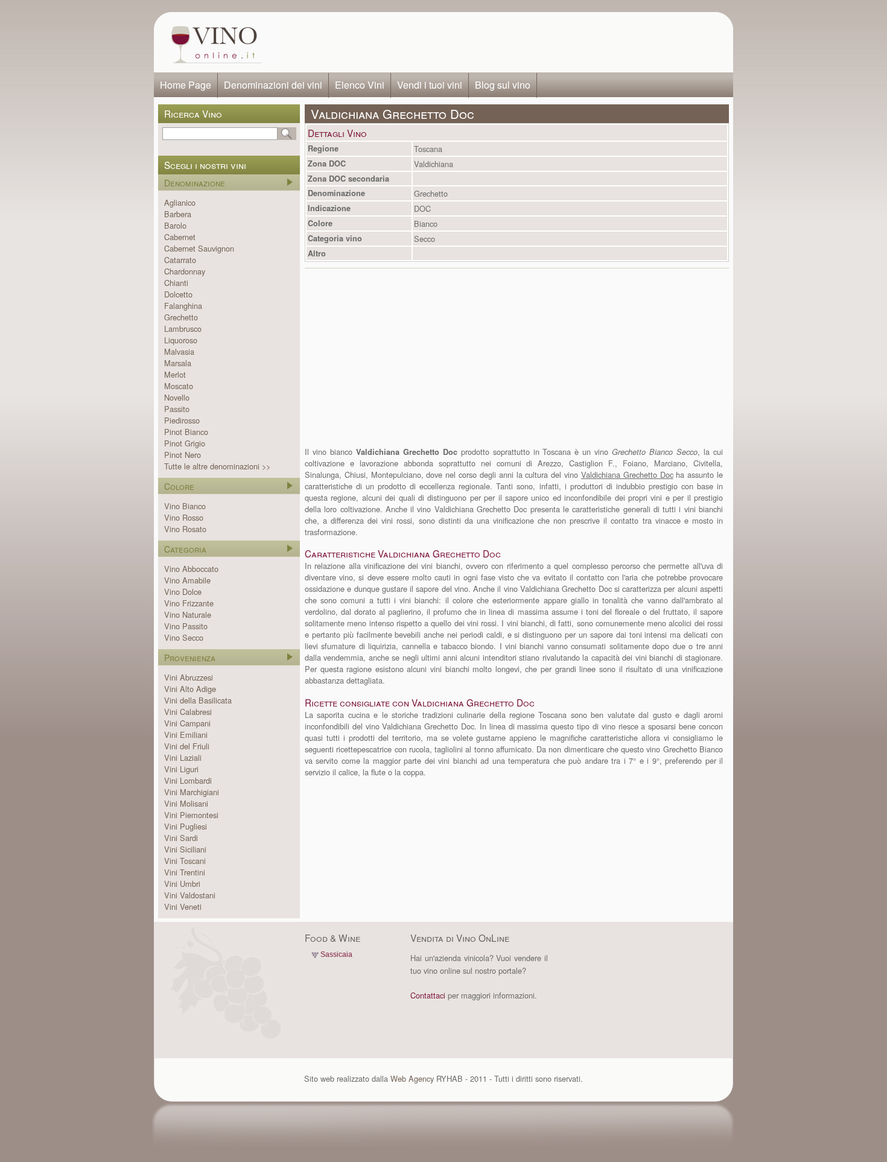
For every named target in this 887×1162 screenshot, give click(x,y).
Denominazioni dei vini (273, 85)
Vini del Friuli (186, 746)
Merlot (175, 374)
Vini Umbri (182, 883)
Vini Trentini (184, 872)
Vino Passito (186, 626)
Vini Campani (187, 723)
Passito (176, 408)
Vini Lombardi (188, 780)
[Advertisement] (501, 42)
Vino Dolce (183, 591)
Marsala (177, 363)
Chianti (176, 282)
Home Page (185, 85)
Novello (176, 397)
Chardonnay (184, 271)
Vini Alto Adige (190, 688)
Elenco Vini (359, 85)
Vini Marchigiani (191, 792)
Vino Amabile (187, 580)
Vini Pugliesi (185, 826)
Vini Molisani (186, 803)
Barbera (177, 214)
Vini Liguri (181, 769)
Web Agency (412, 1078)
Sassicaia (336, 954)
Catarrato (180, 259)
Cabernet (180, 237)
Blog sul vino (502, 85)
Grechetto (181, 317)
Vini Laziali (183, 757)
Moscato (178, 386)
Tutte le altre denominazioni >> (217, 466)
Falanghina (183, 305)
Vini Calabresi (188, 711)
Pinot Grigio (184, 443)
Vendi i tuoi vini (429, 85)
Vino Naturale (187, 614)
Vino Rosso (183, 517)
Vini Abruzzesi (188, 677)
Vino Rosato (185, 529)
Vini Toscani (185, 860)
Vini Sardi (181, 837)
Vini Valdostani (189, 895)
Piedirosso (182, 420)
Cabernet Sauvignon (199, 248)
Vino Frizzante (189, 603)
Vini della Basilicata (198, 700)
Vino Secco (183, 637)
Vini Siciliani (185, 849)
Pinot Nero (182, 454)
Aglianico (180, 202)
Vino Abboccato (191, 568)
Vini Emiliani (186, 734)
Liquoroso (180, 340)
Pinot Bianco (186, 431)
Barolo (175, 225)
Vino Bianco (185, 506)
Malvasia (179, 351)
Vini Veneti (183, 906)
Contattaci (427, 995)
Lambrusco (183, 328)
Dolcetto (178, 294)
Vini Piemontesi (191, 815)
